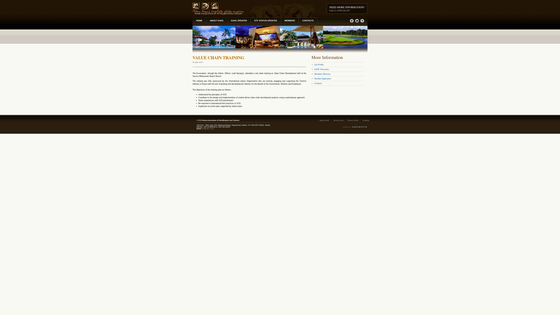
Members (290, 20)
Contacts (308, 20)
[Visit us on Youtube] (362, 22)
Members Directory (322, 74)
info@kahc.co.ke (208, 129)
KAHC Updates (239, 20)
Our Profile (318, 65)
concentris (360, 127)
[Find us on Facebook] (351, 22)
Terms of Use (338, 120)
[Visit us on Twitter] (357, 22)
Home (199, 20)
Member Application (322, 79)
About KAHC (217, 20)
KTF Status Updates (265, 20)
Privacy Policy (352, 120)
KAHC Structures (321, 69)
